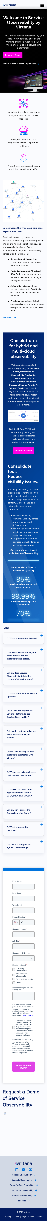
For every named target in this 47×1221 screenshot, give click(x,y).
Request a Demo (12, 55)
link (16, 1169)
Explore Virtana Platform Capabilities (19, 64)
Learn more (8, 317)
